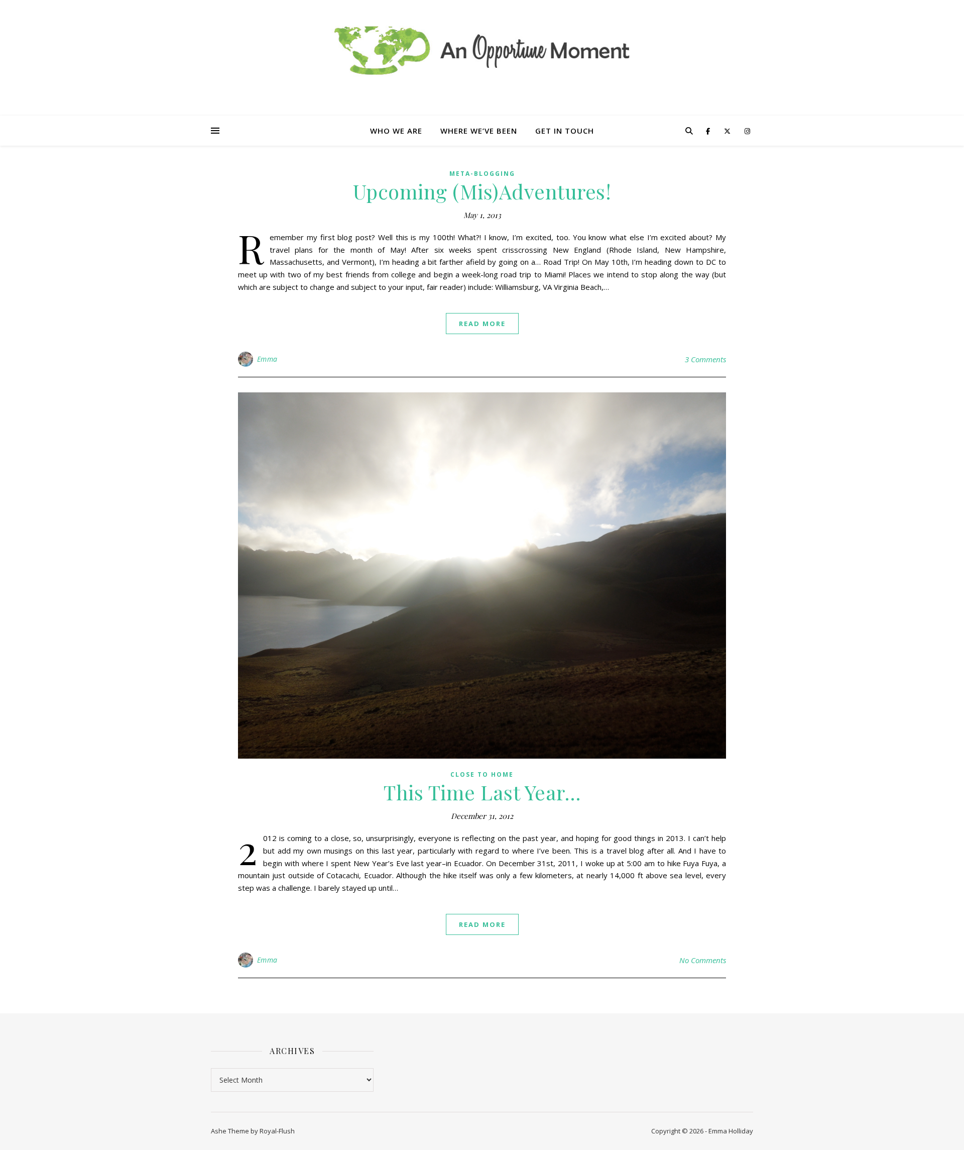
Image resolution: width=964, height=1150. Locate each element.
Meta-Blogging (482, 173)
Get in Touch (564, 131)
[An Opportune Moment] (482, 45)
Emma (267, 359)
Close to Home (482, 774)
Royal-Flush (277, 1130)
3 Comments (705, 359)
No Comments (702, 960)
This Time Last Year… (482, 792)
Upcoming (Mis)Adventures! (482, 191)
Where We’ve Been (478, 131)
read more (482, 323)
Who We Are (396, 131)
